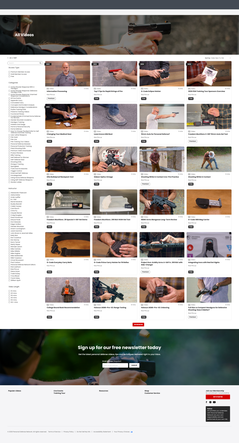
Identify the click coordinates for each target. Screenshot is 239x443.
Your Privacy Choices (122, 432)
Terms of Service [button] (54, 432)
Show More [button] (138, 324)
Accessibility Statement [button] (102, 432)
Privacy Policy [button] (69, 432)
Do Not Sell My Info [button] (83, 432)
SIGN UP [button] (134, 365)
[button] (40, 63)
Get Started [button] (218, 397)
